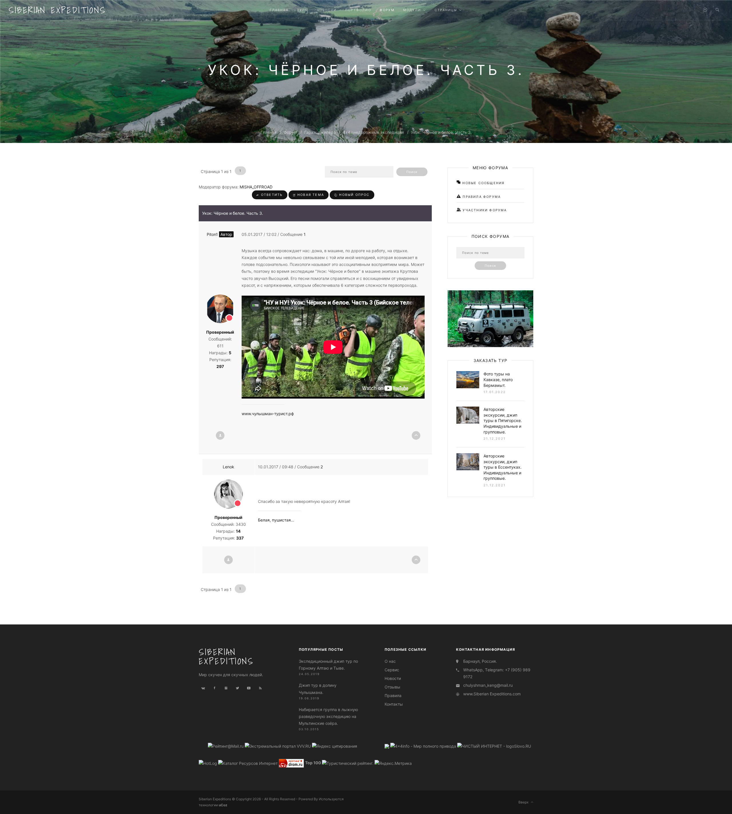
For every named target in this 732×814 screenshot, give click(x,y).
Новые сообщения (482, 183)
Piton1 (219, 234)
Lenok (228, 466)
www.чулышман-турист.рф (268, 413)
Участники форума (484, 210)
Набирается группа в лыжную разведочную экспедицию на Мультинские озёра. (328, 716)
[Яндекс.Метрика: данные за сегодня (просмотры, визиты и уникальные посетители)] (393, 763)
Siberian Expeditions (57, 10)
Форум (290, 132)
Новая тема (310, 195)
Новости (393, 678)
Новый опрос (353, 195)
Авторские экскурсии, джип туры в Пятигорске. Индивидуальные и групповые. (503, 420)
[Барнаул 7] (387, 745)
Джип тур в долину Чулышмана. (318, 688)
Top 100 (313, 763)
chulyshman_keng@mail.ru (488, 685)
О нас (390, 661)
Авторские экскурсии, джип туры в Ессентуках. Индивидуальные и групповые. (503, 467)
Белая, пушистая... (276, 520)
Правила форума (481, 197)
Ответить (271, 195)
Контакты (394, 704)
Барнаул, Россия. (480, 661)
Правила (393, 695)
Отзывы (392, 686)
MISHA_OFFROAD (256, 186)
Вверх (524, 802)
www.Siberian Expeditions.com (492, 693)
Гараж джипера (320, 132)
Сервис (392, 669)
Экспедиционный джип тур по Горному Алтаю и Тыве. (328, 664)
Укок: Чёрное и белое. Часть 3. (441, 132)
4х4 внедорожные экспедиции (373, 132)
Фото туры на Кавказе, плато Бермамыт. (498, 379)
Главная (268, 132)
